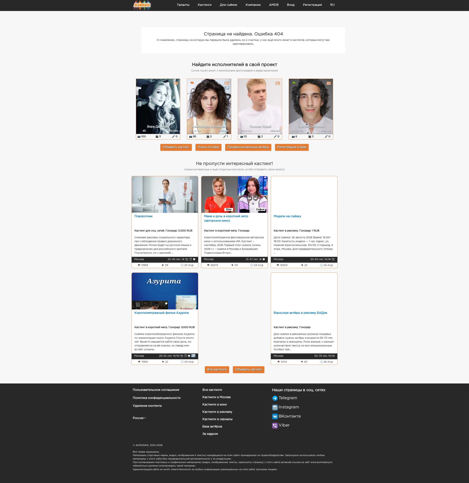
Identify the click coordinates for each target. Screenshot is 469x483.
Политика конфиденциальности (156, 398)
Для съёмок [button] (228, 5)
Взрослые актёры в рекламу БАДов (300, 313)
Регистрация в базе (291, 147)
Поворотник (143, 216)
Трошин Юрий (260, 126)
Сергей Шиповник (311, 126)
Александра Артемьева (209, 126)
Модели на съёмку (287, 216)
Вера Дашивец (158, 126)
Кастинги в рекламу (217, 412)
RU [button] (332, 5)
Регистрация (312, 5)
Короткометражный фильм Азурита (161, 313)
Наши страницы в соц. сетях (298, 390)
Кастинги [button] (205, 5)
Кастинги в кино (214, 404)
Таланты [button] (183, 5)
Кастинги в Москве (216, 397)
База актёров (212, 426)
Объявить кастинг (176, 147)
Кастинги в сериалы (217, 419)
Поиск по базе (208, 147)
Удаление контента (147, 406)
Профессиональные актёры (248, 147)
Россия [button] (138, 418)
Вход (291, 5)
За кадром (210, 434)
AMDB (274, 5)
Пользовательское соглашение (156, 390)
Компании (253, 5)
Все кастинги (217, 369)
